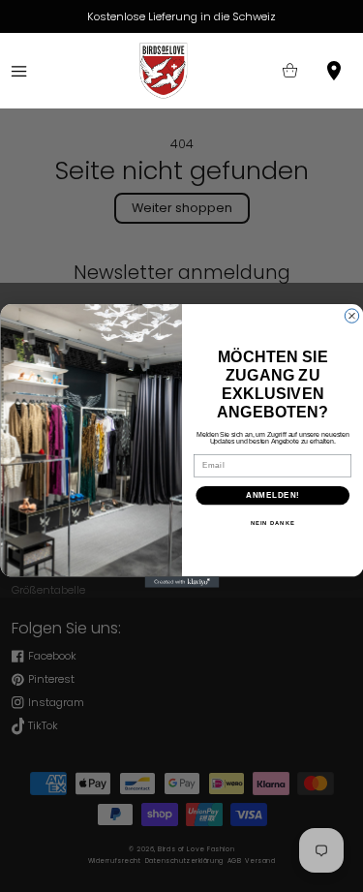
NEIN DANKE (272, 523)
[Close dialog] (351, 316)
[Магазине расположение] (334, 71)
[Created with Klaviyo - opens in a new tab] (181, 582)
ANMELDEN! (272, 495)
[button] (19, 71)
